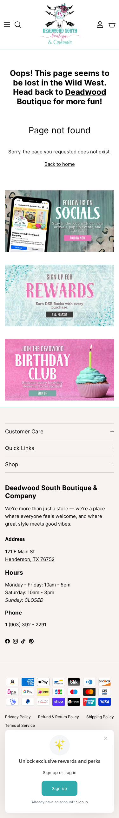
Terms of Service (20, 725)
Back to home (59, 164)
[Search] (21, 25)
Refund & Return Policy (58, 716)
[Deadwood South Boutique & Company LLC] (59, 24)
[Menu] (7, 25)
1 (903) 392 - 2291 (25, 625)
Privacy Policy (18, 716)
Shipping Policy (100, 716)
